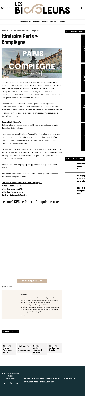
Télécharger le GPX (32, 280)
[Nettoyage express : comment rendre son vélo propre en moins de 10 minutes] (71, 177)
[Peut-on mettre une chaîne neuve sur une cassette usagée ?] (73, 137)
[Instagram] (21, 315)
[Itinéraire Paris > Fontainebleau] (24, 339)
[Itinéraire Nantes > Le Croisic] (54, 339)
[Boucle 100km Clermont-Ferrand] (39, 339)
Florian (24, 294)
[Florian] (10, 305)
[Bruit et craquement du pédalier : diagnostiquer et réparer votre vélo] (71, 189)
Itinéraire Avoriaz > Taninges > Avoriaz (7, 349)
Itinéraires (5, 31)
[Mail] (16, 383)
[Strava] (24, 315)
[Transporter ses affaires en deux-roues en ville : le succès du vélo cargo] (73, 78)
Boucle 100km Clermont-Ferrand (38, 349)
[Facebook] (4, 383)
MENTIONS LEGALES (10, 378)
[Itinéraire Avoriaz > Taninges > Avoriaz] (9, 339)
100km (13, 31)
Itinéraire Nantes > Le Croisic (54, 348)
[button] (81, 8)
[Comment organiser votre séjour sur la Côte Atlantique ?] (73, 48)
